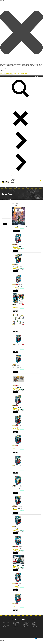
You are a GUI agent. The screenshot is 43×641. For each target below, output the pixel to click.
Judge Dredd (6, 216)
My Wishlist (34, 624)
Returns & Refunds (15, 629)
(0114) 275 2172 (5, 624)
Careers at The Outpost (25, 629)
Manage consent (2, 640)
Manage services (6, 73)
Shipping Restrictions (15, 630)
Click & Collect (14, 625)
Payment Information (15, 628)
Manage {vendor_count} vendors (13, 73)
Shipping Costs (14, 627)
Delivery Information (15, 626)
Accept (1, 74)
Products (6, 199)
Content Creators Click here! (16, 623)
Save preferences (10, 74)
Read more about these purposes (22, 73)
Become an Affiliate (25, 630)
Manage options (2, 73)
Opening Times (4, 626)
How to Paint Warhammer (26, 623)
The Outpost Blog (25, 624)
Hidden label (12, 175)
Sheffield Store (14, 624)
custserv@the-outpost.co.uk (5, 76)
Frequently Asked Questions (16, 622)
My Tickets (34, 625)
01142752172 (11, 76)
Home (2, 199)
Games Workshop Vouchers (26, 625)
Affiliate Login (34, 628)
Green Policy (24, 627)
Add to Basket (16, 230)
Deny (2, 74)
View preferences (6, 74)
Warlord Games (6, 206)
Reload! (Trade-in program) (26, 622)
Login (37, 76)
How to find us (24, 628)
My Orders (34, 623)
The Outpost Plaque (35, 626)
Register (40, 76)
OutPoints (34, 627)
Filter (5, 223)
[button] (21, 32)
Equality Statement (25, 626)
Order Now (16, 291)
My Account (34, 622)
